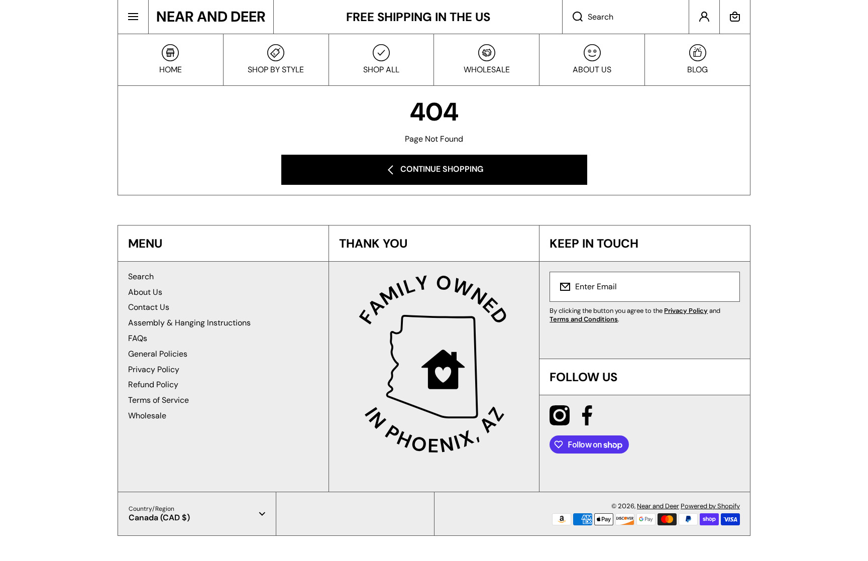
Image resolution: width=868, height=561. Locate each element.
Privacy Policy (153, 369)
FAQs (137, 338)
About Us (145, 292)
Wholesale (147, 415)
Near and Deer (658, 506)
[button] (735, 17)
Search (141, 276)
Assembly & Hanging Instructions (189, 322)
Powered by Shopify (710, 506)
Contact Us (148, 307)
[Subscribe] (726, 287)
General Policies (157, 354)
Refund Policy (153, 384)
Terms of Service (158, 400)
